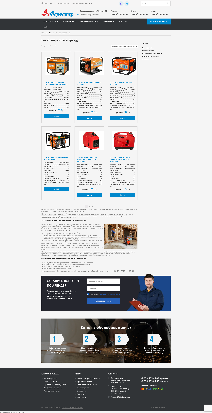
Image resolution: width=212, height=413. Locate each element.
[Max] (121, 3)
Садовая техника (148, 51)
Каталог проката (50, 21)
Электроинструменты (149, 59)
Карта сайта (81, 397)
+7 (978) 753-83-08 (159, 14)
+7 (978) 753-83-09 (119, 14)
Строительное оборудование (152, 53)
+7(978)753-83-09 (127, 271)
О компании (107, 21)
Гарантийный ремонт (85, 381)
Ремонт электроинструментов (88, 378)
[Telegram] (126, 3)
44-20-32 (115, 271)
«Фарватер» (59, 209)
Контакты (123, 21)
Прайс (46, 27)
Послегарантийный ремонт (87, 385)
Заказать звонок (160, 21)
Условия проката (69, 21)
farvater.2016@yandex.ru (89, 15)
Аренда (56, 116)
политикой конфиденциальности (110, 294)
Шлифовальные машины (150, 56)
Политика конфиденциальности (72, 407)
